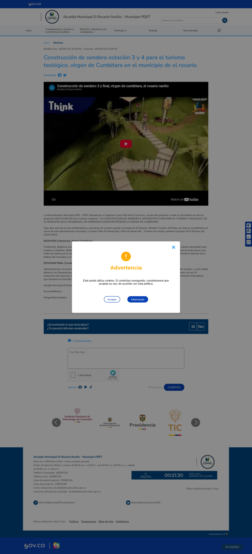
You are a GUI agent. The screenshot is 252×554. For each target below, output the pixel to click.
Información (137, 299)
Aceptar (112, 299)
